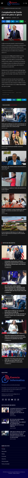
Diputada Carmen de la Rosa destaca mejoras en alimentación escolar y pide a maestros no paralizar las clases (15, 337)
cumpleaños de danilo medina (8, 92)
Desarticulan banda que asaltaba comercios (12, 146)
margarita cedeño (5, 94)
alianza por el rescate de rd (7, 90)
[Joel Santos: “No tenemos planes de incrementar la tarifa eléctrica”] (14, 158)
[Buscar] (26, 3)
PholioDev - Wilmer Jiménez (13, 473)
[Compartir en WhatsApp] (21, 21)
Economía (4, 456)
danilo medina (19, 92)
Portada (3, 448)
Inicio (3, 8)
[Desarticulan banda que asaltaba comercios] (14, 138)
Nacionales (5, 283)
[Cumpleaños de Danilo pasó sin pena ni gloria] (14, 32)
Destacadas (5, 308)
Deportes (4, 458)
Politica (3, 453)
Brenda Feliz (8, 17)
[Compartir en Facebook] (4, 21)
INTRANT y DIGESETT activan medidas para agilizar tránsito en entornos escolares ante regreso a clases (14, 211)
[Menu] (2, 3)
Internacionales (6, 258)
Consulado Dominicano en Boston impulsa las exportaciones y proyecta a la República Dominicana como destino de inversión (15, 263)
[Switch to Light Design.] (24, 3)
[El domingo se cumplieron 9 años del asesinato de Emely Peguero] (14, 179)
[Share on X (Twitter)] (8, 21)
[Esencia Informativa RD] (14, 3)
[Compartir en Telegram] (13, 21)
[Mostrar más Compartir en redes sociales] (25, 21)
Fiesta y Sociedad (5, 463)
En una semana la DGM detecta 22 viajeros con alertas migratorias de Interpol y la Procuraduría (13, 232)
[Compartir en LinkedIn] (17, 21)
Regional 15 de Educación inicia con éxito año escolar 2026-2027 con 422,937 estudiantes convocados (14, 360)
